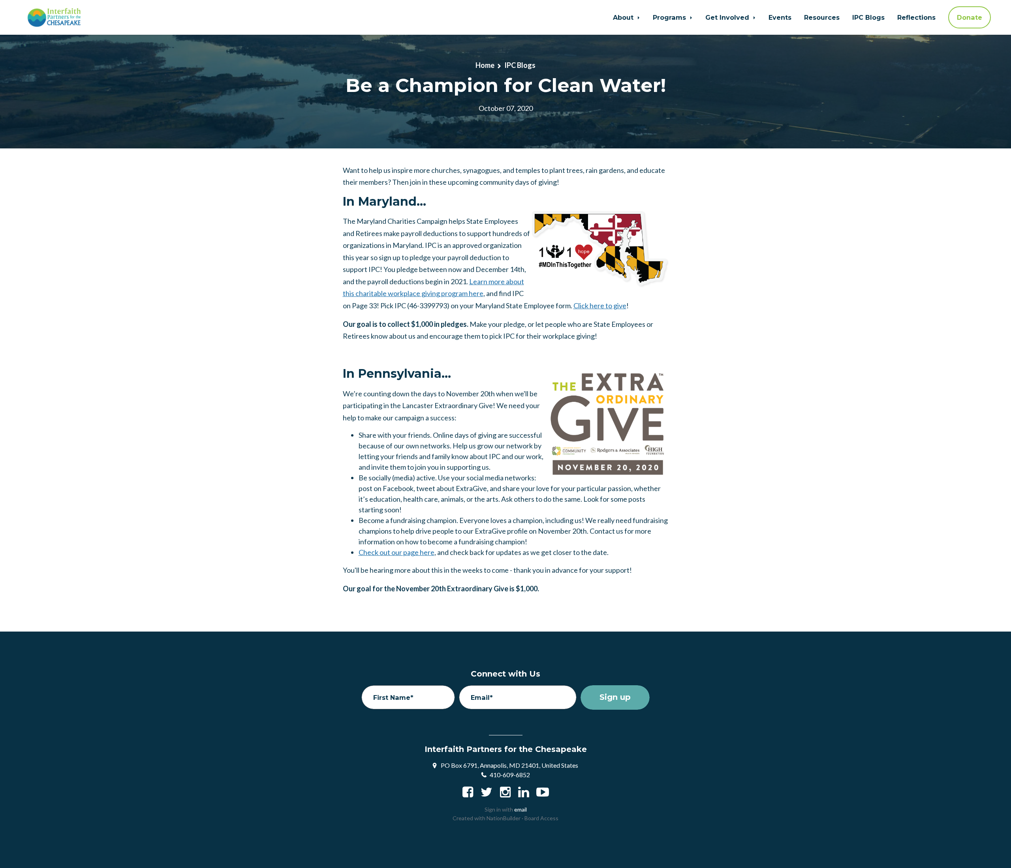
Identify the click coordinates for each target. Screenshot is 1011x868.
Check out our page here (396, 552)
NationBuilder (504, 818)
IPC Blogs (868, 17)
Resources (822, 17)
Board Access (541, 818)
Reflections (916, 17)
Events (780, 17)
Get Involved (728, 17)
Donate (969, 17)
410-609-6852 (510, 774)
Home (484, 65)
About (624, 17)
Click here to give (599, 305)
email (520, 809)
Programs (670, 17)
